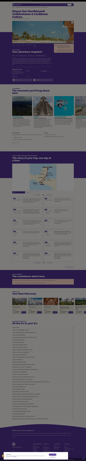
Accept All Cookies (52, 454)
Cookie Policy (14, 456)
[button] (3, 456)
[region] (36, 456)
